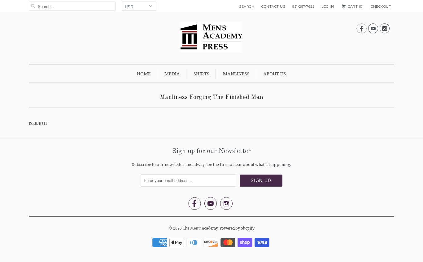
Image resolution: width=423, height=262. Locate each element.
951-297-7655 (303, 6)
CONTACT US (273, 6)
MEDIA (172, 74)
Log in (327, 6)
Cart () (355, 6)
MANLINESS (236, 74)
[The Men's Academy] (211, 39)
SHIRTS (201, 74)
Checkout (381, 6)
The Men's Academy (200, 228)
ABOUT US (274, 74)
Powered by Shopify (237, 228)
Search (246, 6)
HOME (144, 74)
